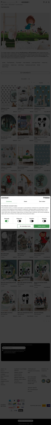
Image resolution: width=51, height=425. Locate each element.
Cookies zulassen (41, 226)
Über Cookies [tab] (42, 201)
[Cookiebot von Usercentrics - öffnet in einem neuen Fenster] (44, 198)
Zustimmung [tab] (9, 201)
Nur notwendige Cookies (25, 226)
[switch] (19, 221)
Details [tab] (25, 201)
